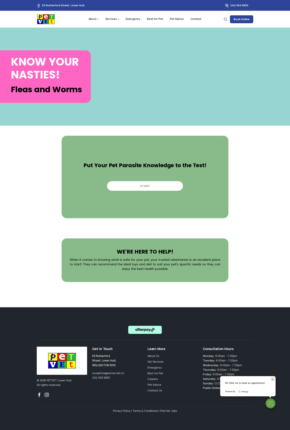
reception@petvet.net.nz (108, 373)
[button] (270, 403)
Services (111, 19)
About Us (153, 356)
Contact (196, 19)
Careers (153, 379)
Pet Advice (177, 19)
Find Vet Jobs (168, 411)
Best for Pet (155, 19)
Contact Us (155, 390)
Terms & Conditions (145, 411)
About (92, 19)
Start (145, 186)
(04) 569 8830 (239, 5)
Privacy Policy (122, 411)
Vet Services (156, 361)
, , (104, 360)
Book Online (242, 19)
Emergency (133, 19)
